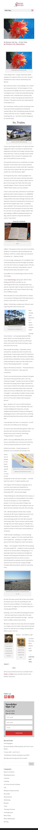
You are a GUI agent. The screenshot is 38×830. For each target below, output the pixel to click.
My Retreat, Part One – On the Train (15, 42)
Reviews (6, 803)
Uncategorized (8, 812)
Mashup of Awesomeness (11, 790)
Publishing (7, 800)
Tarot (5, 806)
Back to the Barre (9, 772)
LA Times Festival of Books (12, 784)
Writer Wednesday (9, 818)
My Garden (7, 794)
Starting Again (8, 743)
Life (14, 44)
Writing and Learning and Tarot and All (15, 758)
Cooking (6, 781)
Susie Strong (11, 280)
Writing (6, 822)
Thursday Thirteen (9, 809)
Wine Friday (7, 815)
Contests (6, 778)
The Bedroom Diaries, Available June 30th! (16, 755)
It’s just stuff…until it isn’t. (12, 752)
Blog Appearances (9, 775)
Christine (8, 44)
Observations (20, 44)
